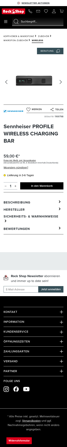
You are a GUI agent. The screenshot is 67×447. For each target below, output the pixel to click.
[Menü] (6, 21)
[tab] (33, 202)
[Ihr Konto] (53, 11)
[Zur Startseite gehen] (13, 11)
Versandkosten (31, 421)
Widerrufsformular (19, 441)
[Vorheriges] (6, 82)
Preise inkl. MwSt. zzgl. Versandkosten (20, 160)
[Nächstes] (60, 82)
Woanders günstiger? (16, 168)
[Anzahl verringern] (6, 185)
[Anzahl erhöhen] (15, 185)
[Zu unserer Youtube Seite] (26, 389)
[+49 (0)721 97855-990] (30, 11)
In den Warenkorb (42, 186)
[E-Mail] (38, 11)
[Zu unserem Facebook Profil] (16, 389)
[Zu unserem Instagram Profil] (6, 389)
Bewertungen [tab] (17, 228)
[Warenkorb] (61, 11)
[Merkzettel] (46, 11)
